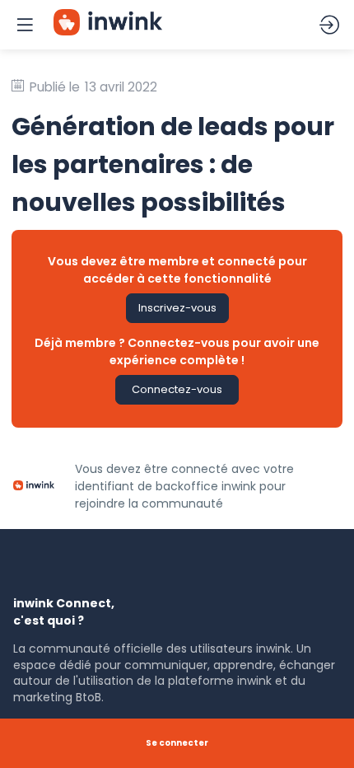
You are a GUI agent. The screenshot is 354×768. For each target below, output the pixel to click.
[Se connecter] (329, 24)
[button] (177, 308)
